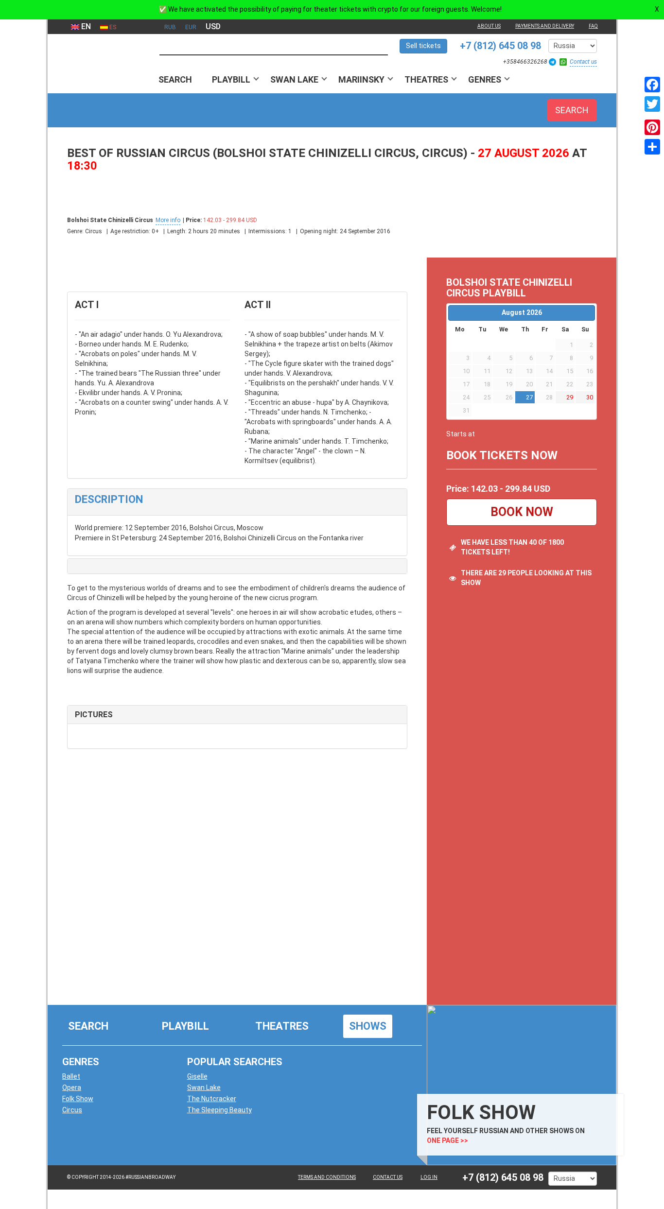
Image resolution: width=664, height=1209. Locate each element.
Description (109, 499)
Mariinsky (361, 79)
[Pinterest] (652, 127)
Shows (367, 1026)
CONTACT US (387, 1177)
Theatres (426, 79)
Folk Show (77, 1099)
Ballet (71, 1076)
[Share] (652, 146)
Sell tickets (423, 46)
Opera (71, 1087)
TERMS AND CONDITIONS (327, 1177)
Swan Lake (294, 79)
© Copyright (83, 1177)
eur (190, 27)
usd (213, 26)
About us (489, 26)
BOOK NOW (521, 512)
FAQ (593, 26)
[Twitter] (652, 104)
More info (168, 220)
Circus (72, 1110)
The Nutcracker (211, 1099)
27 (529, 397)
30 (589, 397)
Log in (428, 1177)
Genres (484, 79)
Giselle (197, 1076)
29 (569, 397)
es (112, 27)
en (85, 26)
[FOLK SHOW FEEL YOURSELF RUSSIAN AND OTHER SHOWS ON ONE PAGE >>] (519, 1084)
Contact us (583, 61)
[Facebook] (652, 84)
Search (175, 79)
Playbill (231, 79)
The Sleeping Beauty (219, 1110)
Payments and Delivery (544, 26)
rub (170, 27)
